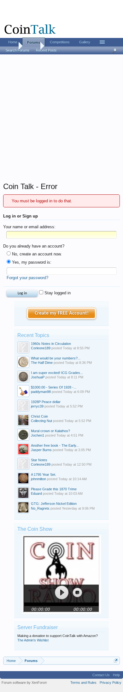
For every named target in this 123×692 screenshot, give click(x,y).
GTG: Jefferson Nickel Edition (54, 503)
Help (116, 675)
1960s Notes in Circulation (51, 344)
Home (12, 42)
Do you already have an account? (33, 246)
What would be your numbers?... (55, 358)
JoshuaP (37, 377)
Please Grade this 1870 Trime (54, 489)
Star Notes (39, 460)
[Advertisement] (61, 120)
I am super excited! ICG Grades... (57, 373)
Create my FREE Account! (62, 313)
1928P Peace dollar (46, 402)
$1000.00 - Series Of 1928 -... (53, 387)
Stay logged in (57, 293)
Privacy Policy (110, 682)
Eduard (36, 493)
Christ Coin (39, 416)
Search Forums (18, 50)
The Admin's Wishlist (33, 640)
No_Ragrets (40, 508)
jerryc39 (37, 406)
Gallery (84, 42)
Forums (33, 42)
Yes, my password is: (31, 262)
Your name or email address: (29, 226)
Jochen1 (37, 435)
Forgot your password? (27, 277)
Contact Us (101, 675)
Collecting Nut (41, 421)
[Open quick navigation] (116, 660)
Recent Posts (46, 50)
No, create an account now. (36, 254)
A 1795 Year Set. (43, 474)
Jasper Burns (41, 450)
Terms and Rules (83, 682)
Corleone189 (40, 348)
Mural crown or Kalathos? (50, 431)
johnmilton (38, 479)
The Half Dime (42, 362)
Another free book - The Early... (55, 445)
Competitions (60, 42)
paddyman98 (41, 392)
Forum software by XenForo (24, 682)
